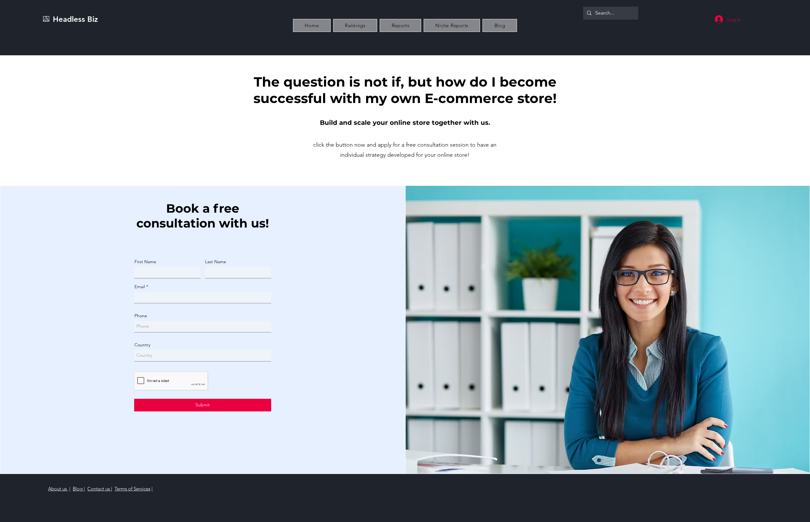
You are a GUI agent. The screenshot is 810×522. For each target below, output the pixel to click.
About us (58, 489)
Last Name (215, 261)
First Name (145, 261)
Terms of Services (132, 489)
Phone (140, 315)
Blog (78, 489)
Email (139, 286)
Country (142, 345)
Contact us (99, 489)
